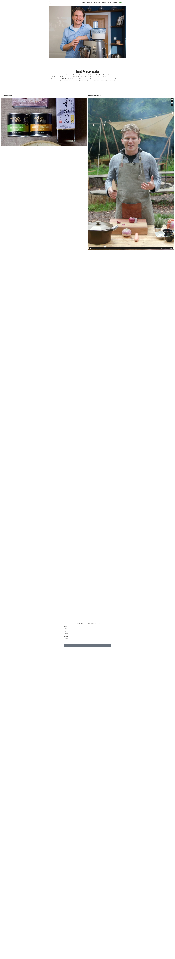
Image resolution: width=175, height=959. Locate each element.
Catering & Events (106, 2)
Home (83, 2)
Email (65, 631)
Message (66, 636)
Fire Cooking (97, 2)
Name (65, 626)
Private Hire (89, 2)
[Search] (126, 3)
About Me (115, 2)
